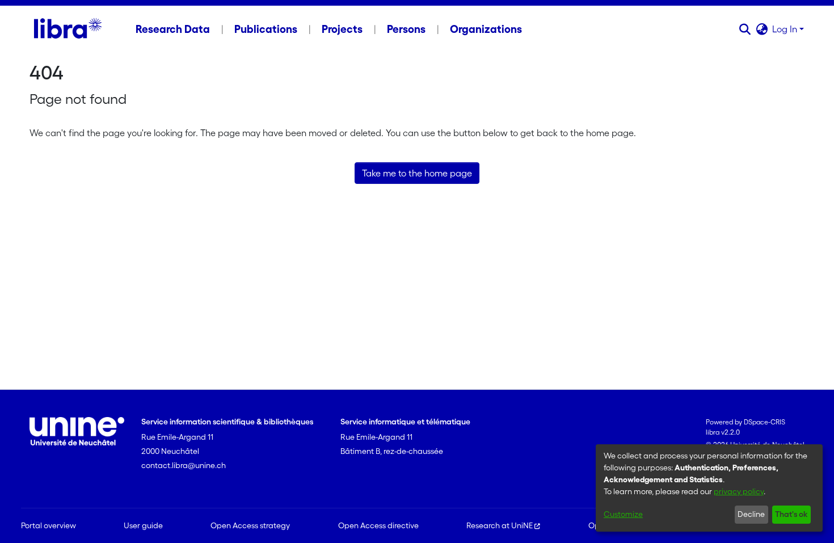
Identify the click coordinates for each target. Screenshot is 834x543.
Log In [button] (785, 29)
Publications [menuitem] (265, 29)
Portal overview (48, 525)
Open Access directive (378, 525)
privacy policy (739, 491)
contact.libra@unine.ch (183, 465)
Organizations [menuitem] (486, 29)
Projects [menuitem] (342, 29)
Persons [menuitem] (406, 29)
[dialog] (709, 488)
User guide (143, 525)
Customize (623, 514)
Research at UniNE (499, 525)
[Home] (68, 29)
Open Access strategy (250, 525)
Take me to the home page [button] (417, 173)
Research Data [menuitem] (173, 29)
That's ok (791, 514)
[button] (745, 29)
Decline (751, 514)
